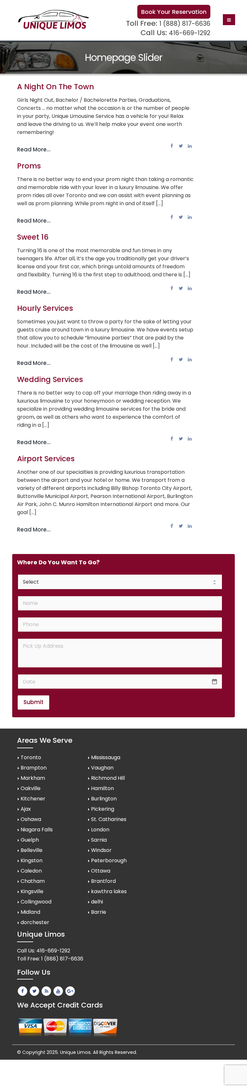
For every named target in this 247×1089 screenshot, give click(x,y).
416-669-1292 (189, 33)
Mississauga (105, 757)
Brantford (103, 881)
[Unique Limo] (53, 20)
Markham (33, 778)
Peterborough (109, 860)
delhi (97, 901)
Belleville (31, 850)
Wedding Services (50, 379)
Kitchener (33, 798)
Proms (29, 166)
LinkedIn (189, 146)
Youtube (58, 991)
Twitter (180, 146)
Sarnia (99, 840)
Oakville (31, 788)
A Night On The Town (55, 86)
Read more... (33, 149)
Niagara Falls (37, 829)
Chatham (33, 881)
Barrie (98, 912)
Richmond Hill (108, 778)
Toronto (31, 757)
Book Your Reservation (173, 12)
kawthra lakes (109, 891)
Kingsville (32, 891)
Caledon (31, 870)
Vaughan (102, 767)
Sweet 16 (33, 237)
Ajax (26, 809)
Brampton (34, 767)
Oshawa (31, 819)
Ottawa (100, 870)
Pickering (102, 809)
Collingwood (36, 901)
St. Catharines (108, 819)
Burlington (104, 798)
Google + (70, 991)
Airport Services (46, 459)
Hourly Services (45, 308)
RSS (46, 991)
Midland (30, 912)
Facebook (171, 146)
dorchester (35, 922)
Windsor (101, 850)
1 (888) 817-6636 (184, 23)
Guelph (30, 840)
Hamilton (102, 788)
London (100, 829)
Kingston (31, 860)
